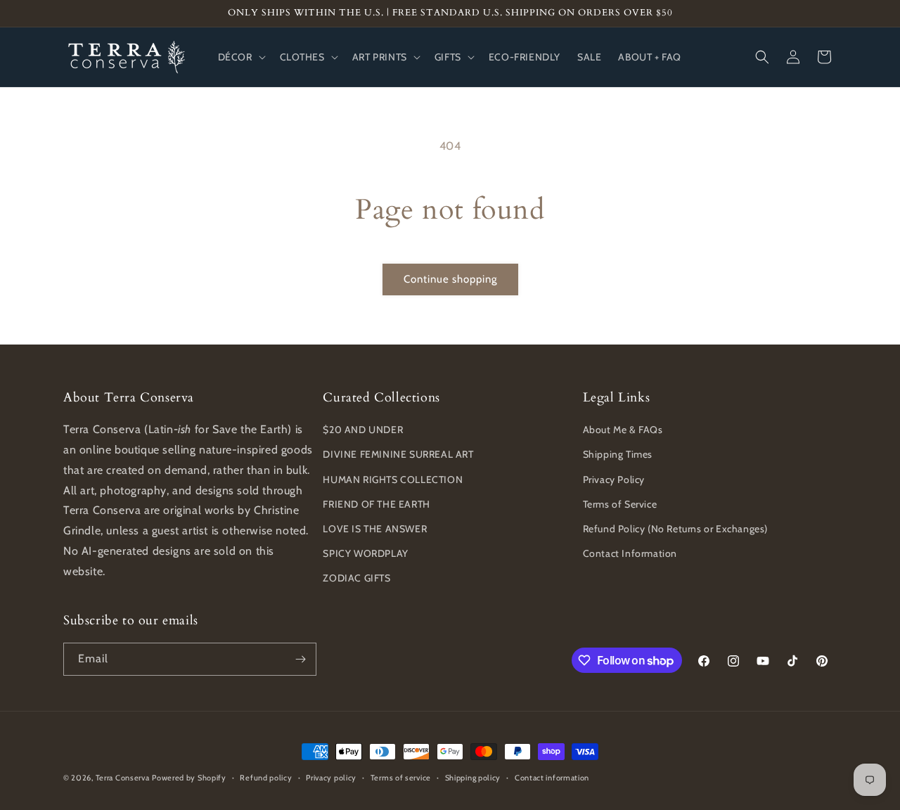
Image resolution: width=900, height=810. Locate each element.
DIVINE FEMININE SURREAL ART (398, 454)
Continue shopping (450, 279)
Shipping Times (617, 454)
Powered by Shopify (189, 778)
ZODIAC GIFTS (356, 578)
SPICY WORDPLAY (365, 553)
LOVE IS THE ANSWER (375, 528)
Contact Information (630, 553)
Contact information (552, 778)
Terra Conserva (123, 778)
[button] (240, 57)
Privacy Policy (614, 479)
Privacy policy (331, 778)
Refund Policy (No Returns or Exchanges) (675, 528)
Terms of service (401, 778)
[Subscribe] (300, 659)
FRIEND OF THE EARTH (376, 504)
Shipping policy (473, 778)
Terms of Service (620, 504)
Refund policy (266, 778)
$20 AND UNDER (363, 429)
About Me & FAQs (623, 429)
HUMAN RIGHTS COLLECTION (393, 479)
